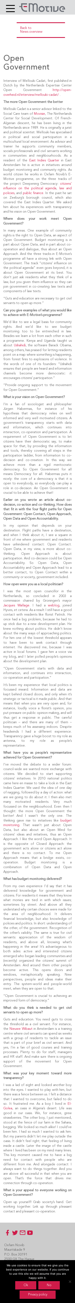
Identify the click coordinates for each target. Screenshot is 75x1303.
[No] (70, 1281)
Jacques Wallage (16, 605)
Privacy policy (37, 1294)
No (49, 1285)
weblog (53, 605)
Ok (26, 1285)
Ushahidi (20, 345)
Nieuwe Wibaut (20, 1029)
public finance (33, 193)
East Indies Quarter (44, 160)
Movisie (39, 114)
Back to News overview (31, 30)
